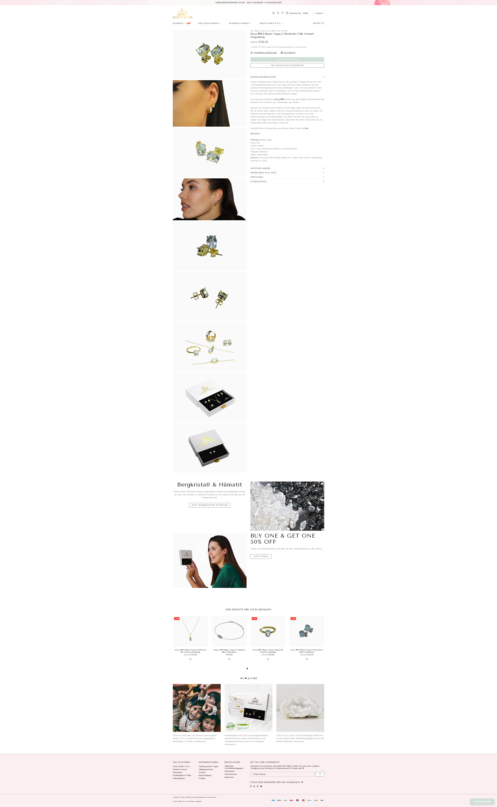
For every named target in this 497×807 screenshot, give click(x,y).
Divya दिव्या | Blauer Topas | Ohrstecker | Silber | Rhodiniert (229, 651)
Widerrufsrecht (231, 774)
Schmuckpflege (179, 778)
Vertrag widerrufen (482, 801)
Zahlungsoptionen (206, 769)
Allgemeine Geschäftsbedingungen (234, 767)
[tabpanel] (267, 641)
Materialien (177, 772)
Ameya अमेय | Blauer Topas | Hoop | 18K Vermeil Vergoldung (306, 651)
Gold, (278, 31)
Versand (202, 772)
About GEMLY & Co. (181, 766)
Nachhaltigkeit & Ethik (182, 775)
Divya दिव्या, (270, 31)
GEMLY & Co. (183, 13)
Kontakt (202, 778)
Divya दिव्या (279, 99)
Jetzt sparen (261, 556)
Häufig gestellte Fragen (208, 766)
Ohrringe (284, 31)
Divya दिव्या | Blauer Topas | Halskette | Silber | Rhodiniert (268, 651)
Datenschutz (230, 771)
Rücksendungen (205, 775)
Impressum (229, 777)
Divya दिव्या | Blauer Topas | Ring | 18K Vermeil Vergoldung (190, 651)
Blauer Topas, (260, 31)
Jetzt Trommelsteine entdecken (209, 505)
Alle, (252, 31)
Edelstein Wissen (180, 769)
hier (306, 128)
